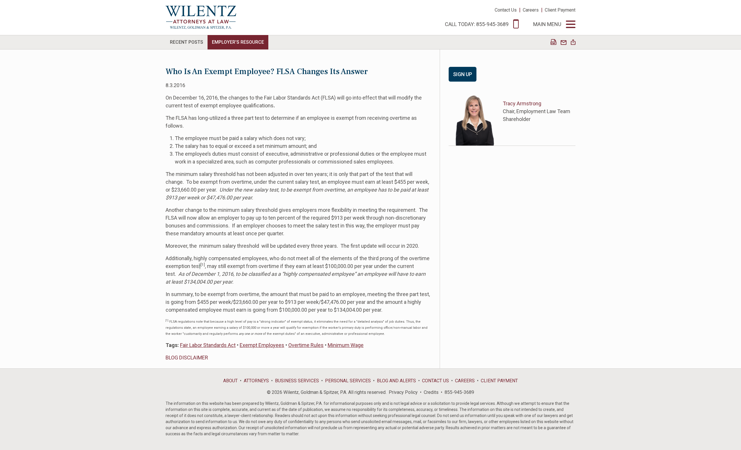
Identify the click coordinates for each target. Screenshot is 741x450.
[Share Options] (573, 43)
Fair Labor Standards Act (208, 345)
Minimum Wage (346, 345)
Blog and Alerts (396, 380)
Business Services (297, 380)
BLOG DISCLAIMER (187, 358)
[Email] (563, 43)
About (230, 380)
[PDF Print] (553, 43)
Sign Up (462, 74)
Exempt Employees (262, 345)
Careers (531, 10)
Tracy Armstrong (522, 103)
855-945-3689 (459, 392)
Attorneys (256, 380)
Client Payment (560, 10)
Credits (431, 392)
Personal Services (348, 380)
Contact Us (506, 10)
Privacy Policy (403, 392)
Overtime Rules (306, 345)
